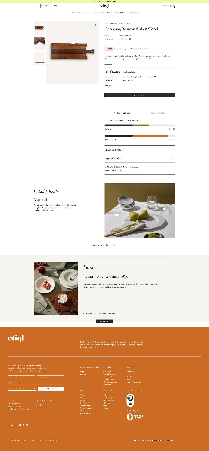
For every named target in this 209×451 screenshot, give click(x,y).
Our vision (107, 371)
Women (83, 395)
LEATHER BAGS (99, 13)
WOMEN (81, 13)
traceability (158, 113)
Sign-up (83, 374)
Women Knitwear (86, 408)
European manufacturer (106, 313)
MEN (88, 13)
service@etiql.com (14, 406)
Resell (133, 382)
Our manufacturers (110, 382)
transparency (122, 113)
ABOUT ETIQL (133, 13)
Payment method (113, 158)
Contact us (107, 408)
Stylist (128, 379)
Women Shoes (85, 405)
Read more (108, 64)
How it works (108, 377)
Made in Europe (109, 379)
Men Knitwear (85, 413)
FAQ (105, 395)
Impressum (107, 385)
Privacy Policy (36, 440)
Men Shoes (84, 411)
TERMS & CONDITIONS (17, 440)
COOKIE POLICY (52, 440)
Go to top (104, 321)
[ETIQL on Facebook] (20, 425)
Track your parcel (109, 398)
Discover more (88, 313)
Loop (128, 374)
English (38, 405)
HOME (109, 13)
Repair (105, 405)
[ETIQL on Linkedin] (23, 425)
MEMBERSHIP (46, 5)
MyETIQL (129, 377)
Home (106, 23)
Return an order (109, 400)
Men (81, 398)
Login (82, 371)
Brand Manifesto (109, 374)
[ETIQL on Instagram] (27, 425)
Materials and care (114, 149)
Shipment (106, 403)
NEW (73, 13)
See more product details (101, 245)
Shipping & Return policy (113, 170)
